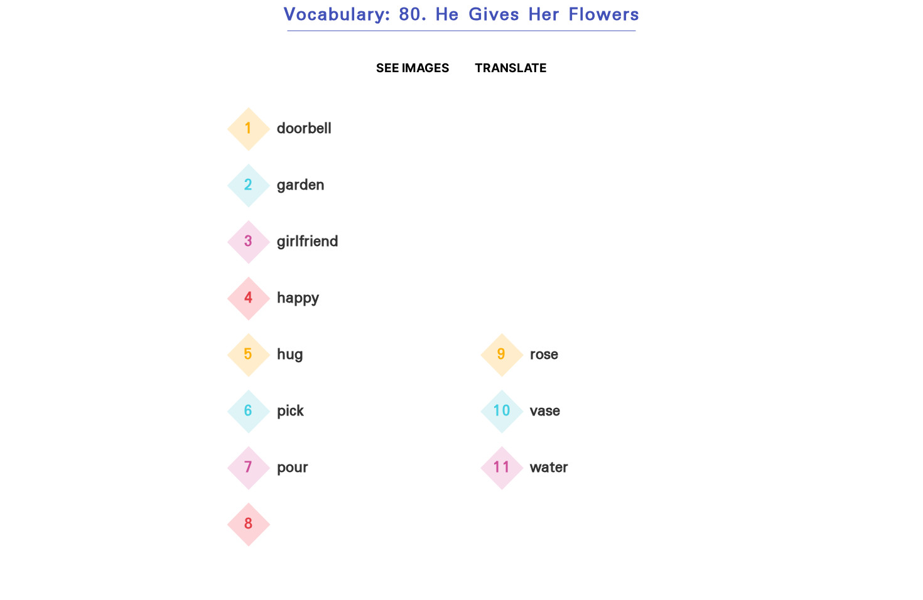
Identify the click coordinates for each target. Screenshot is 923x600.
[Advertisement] (588, 200)
